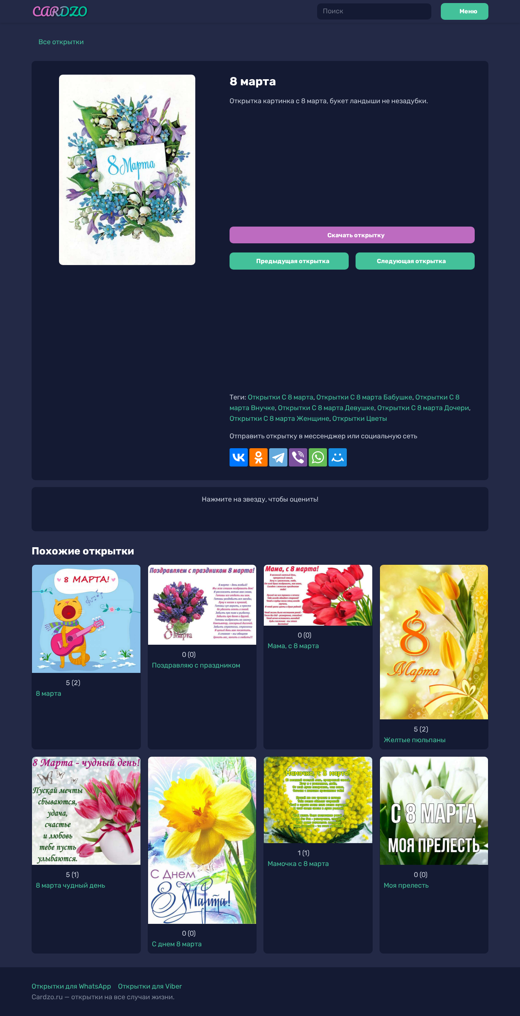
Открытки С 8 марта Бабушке (364, 397)
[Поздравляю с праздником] (202, 605)
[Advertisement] (352, 166)
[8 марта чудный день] (86, 811)
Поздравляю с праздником (196, 665)
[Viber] (298, 457)
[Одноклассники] (258, 457)
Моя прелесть (406, 885)
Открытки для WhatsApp (71, 986)
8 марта (48, 693)
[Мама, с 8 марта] (318, 595)
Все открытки (61, 42)
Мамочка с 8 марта (298, 863)
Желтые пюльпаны (415, 740)
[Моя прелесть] (434, 811)
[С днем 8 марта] (202, 840)
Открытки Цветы (359, 418)
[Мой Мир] (338, 457)
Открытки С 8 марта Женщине (279, 418)
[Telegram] (278, 457)
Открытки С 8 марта (280, 397)
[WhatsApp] (318, 457)
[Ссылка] (60, 11)
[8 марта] (86, 619)
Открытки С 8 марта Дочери (423, 408)
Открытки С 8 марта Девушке (326, 408)
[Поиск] (423, 11)
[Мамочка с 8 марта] (318, 800)
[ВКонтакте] (239, 457)
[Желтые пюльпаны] (434, 642)
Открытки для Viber (150, 986)
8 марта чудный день (70, 885)
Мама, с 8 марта (293, 646)
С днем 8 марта (177, 944)
